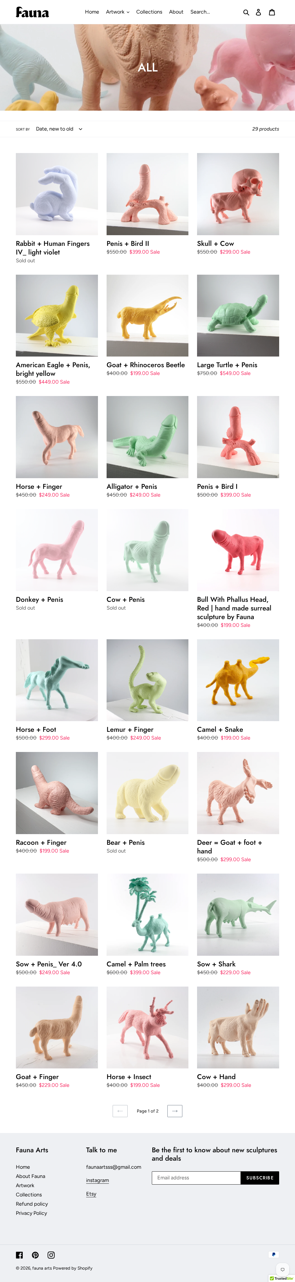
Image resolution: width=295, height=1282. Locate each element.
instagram (97, 1180)
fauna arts (42, 1268)
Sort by (23, 129)
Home (23, 1167)
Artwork (25, 1185)
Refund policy (32, 1204)
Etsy (91, 1194)
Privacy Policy (31, 1213)
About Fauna (30, 1176)
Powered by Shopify (72, 1268)
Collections (29, 1194)
